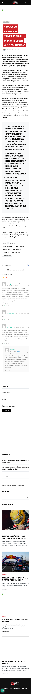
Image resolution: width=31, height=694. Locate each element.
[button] (3, 3)
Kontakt (24, 688)
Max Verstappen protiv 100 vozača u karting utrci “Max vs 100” (15, 579)
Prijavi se (6, 410)
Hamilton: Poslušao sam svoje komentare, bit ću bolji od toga (14, 537)
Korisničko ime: (6, 392)
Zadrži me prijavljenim (9, 406)
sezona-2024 (7, 255)
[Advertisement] (15, 431)
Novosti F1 (6, 21)
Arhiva (6, 688)
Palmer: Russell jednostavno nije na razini (14, 481)
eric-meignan (17, 249)
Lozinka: (4, 399)
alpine (4, 243)
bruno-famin (13, 243)
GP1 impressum (15, 688)
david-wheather (19, 246)
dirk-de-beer (6, 249)
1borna (18, 351)
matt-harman (16, 252)
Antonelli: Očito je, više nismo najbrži (13, 486)
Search (27, 498)
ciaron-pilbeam (7, 246)
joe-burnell (6, 252)
